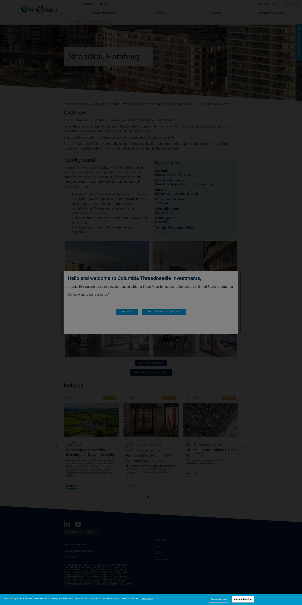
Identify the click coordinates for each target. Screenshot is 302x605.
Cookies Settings (219, 599)
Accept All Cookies (242, 599)
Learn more (147, 598)
